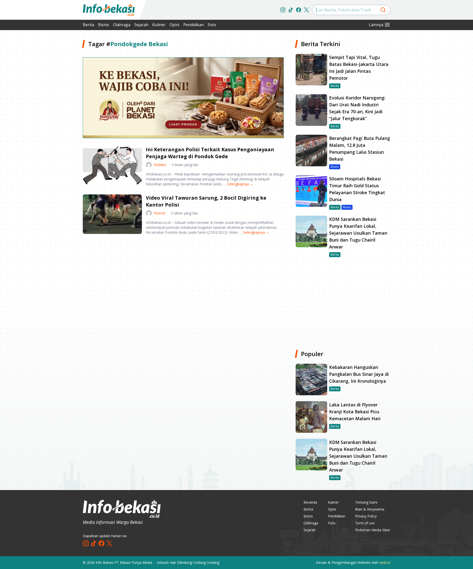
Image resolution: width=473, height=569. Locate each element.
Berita (88, 24)
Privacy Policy (366, 516)
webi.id (384, 562)
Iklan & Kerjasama (369, 509)
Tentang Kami (366, 502)
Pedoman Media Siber (372, 530)
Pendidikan (193, 24)
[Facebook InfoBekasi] (298, 9)
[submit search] (383, 10)
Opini (174, 24)
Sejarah (141, 24)
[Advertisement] (56, 113)
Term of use (365, 523)
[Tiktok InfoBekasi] (290, 9)
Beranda (310, 502)
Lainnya (376, 24)
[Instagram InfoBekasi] (282, 9)
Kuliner (159, 24)
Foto (212, 24)
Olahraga (121, 24)
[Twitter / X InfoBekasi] (306, 9)
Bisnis (103, 24)
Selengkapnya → (240, 184)
